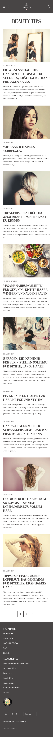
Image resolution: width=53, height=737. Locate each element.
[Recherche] (9, 7)
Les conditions (10, 668)
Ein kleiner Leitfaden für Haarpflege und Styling (24, 397)
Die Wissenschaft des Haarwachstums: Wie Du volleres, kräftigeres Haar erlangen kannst (26, 76)
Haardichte (9, 65)
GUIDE (6, 653)
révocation (8, 683)
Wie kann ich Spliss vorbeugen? (19, 148)
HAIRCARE (8, 638)
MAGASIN (8, 633)
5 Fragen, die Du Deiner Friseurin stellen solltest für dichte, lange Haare (25, 362)
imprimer (7, 673)
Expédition (8, 678)
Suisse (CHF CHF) (12, 714)
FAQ (5, 648)
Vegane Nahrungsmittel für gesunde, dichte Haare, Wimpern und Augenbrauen (25, 289)
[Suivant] (33, 614)
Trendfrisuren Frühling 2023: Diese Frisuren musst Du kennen (24, 216)
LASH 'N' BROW (10, 643)
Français (29, 714)
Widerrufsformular (11, 687)
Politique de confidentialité (16, 663)
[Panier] (48, 6)
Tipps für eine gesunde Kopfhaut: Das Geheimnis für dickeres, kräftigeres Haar (25, 581)
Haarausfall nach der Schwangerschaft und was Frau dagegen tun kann (25, 430)
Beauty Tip (8, 142)
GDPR (6, 692)
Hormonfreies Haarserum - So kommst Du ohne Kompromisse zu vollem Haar (25, 505)
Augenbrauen (10, 281)
